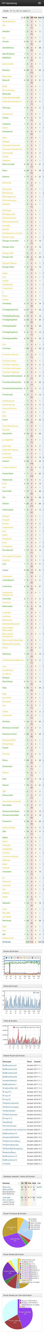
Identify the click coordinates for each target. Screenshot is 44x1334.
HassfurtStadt (8, 473)
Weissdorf (6, 903)
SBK (4, 791)
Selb (4, 831)
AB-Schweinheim (9, 21)
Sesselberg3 (7, 1122)
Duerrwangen (8, 153)
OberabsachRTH (9, 740)
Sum (40, 17)
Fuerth (5, 419)
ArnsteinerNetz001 (10, 1080)
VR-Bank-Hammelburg (11, 1141)
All (40, 1187)
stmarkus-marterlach (11, 856)
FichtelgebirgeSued (10, 332)
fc (3, 292)
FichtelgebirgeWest (10, 338)
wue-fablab (7, 916)
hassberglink (7, 457)
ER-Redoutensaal (9, 218)
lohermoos (7, 602)
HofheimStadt (8, 509)
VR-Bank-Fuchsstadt (11, 1107)
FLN (4, 344)
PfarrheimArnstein (10, 1126)
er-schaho (6, 225)
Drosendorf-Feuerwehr (11, 145)
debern (5, 127)
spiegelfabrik (7, 849)
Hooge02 (6, 519)
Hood (5, 17)
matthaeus (7, 616)
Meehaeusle (7, 620)
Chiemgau (7, 107)
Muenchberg (7, 681)
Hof (4, 497)
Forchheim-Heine (9, 360)
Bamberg (6, 70)
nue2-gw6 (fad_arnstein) (8, 1198)
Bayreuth (6, 80)
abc (4, 25)
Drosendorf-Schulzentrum (12, 149)
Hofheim (6, 503)
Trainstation (7, 871)
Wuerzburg (7, 920)
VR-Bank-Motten (9, 1110)
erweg (5, 273)
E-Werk (5, 156)
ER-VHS (6, 229)
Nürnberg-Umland (9, 734)
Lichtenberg (7, 586)
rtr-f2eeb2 (6, 1163)
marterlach (7, 612)
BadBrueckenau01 (10, 1065)
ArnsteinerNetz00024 (11, 1137)
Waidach (6, 893)
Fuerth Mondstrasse (10, 426)
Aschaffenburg (8, 47)
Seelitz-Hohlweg (9, 827)
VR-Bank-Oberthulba (11, 1145)
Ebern (5, 170)
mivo (4, 666)
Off (31, 17)
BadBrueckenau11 (10, 1084)
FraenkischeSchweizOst (12, 382)
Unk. (36, 17)
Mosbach (6, 677)
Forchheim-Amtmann (11, 354)
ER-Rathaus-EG (9, 214)
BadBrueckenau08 (10, 1076)
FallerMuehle (8, 284)
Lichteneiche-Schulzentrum (8, 593)
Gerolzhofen (7, 433)
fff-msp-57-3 (7, 1118)
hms (4, 487)
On (14, 11)
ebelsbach (7, 160)
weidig (5, 896)
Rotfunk (6, 772)
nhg (4, 705)
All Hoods (7, 942)
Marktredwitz (7, 606)
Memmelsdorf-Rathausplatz (8, 628)
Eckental (6, 176)
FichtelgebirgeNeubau (11, 316)
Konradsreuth (8, 550)
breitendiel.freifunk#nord (12, 101)
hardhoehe (7, 453)
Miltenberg (7, 654)
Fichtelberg (7, 303)
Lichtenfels (7, 598)
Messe (5, 647)
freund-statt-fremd (10, 408)
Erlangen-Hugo (8, 237)
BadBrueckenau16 (10, 1133)
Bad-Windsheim (9, 54)
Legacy (5, 570)
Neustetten (7, 701)
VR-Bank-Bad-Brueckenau (13, 1148)
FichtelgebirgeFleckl (10, 309)
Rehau (5, 760)
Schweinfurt (7, 821)
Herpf (5, 483)
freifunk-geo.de (8, 401)
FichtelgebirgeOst (9, 326)
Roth (4, 779)
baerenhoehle (8, 64)
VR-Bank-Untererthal (11, 1103)
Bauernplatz (7, 76)
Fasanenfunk (8, 288)
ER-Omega (7, 210)
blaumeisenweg (9, 90)
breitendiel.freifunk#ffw (11, 97)
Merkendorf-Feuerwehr (12, 644)
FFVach (6, 299)
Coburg (5, 117)
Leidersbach (7, 576)
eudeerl (5, 280)
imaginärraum (8, 527)
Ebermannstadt (8, 164)
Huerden (6, 523)
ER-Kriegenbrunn (9, 196)
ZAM (4, 926)
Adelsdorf (6, 31)
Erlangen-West (8, 267)
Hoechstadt (7, 491)
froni (4, 412)
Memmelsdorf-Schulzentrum (8, 635)
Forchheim (7, 348)
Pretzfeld (6, 754)
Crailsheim (7, 124)
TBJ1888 (6, 868)
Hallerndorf (7, 446)
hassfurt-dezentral (10, 467)
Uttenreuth (7, 881)
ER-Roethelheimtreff (10, 222)
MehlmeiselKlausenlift (11, 624)
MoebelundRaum (9, 1152)
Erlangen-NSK (8, 253)
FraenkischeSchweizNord (12, 376)
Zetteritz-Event (8, 938)
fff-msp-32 (7, 1099)
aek (4, 37)
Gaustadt (6, 429)
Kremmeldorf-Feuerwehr (12, 556)
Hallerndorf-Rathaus (10, 449)
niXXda (5, 711)
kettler (5, 535)
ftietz (4, 416)
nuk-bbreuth (7, 715)
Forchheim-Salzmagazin (12, 368)
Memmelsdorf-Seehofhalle (13, 640)
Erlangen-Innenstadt (10, 240)
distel (5, 137)
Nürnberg (6, 721)
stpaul (5, 864)
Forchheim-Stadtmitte (11, 372)
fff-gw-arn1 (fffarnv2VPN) (8, 1188)
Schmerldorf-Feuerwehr (12, 801)
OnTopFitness (8, 744)
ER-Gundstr (7, 189)
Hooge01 (6, 516)
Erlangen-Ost (8, 257)
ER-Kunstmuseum (10, 200)
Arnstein (6, 41)
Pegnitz (5, 747)
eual (4, 277)
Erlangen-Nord (8, 247)
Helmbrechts (7, 479)
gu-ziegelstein (8, 439)
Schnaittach (7, 805)
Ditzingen (6, 141)
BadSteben (7, 57)
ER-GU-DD (7, 183)
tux (4, 878)
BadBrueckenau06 (10, 1069)
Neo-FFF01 (7, 697)
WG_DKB (6, 913)
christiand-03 (8, 114)
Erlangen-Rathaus (10, 263)
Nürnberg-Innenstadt (11, 727)
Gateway (6, 1183)
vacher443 (7, 885)
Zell (4, 934)
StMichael (6, 860)
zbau (4, 930)
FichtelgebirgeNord (10, 319)
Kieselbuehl (7, 538)
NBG (4, 694)
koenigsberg (7, 546)
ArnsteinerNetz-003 (10, 1088)
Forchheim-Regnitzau (11, 364)
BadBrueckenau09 (10, 1073)
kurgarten (6, 560)
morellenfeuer (8, 670)
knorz (5, 542)
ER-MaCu (6, 204)
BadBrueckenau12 (10, 1160)
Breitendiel (7, 94)
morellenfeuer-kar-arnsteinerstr (15, 1129)
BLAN (5, 86)
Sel (38, 1187)
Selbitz (5, 837)
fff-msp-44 (7, 1095)
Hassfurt (6, 461)
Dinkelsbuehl (7, 131)
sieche (5, 841)
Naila (4, 687)
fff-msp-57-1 (7, 1092)
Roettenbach (7, 766)
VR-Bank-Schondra (10, 1114)
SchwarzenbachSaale (11, 811)
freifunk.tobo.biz (9, 404)
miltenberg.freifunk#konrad (13, 660)
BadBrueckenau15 (10, 1156)
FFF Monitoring (9, 3)
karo (4, 531)
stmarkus (6, 852)
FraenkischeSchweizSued (12, 388)
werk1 (5, 909)
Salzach (6, 785)
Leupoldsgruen (8, 580)
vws (4, 889)
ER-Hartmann (8, 193)
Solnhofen (6, 845)
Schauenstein (8, 795)
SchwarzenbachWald (11, 815)
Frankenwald (8, 394)
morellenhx (7, 674)
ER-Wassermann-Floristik (12, 233)
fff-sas (5, 296)
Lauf (4, 564)
